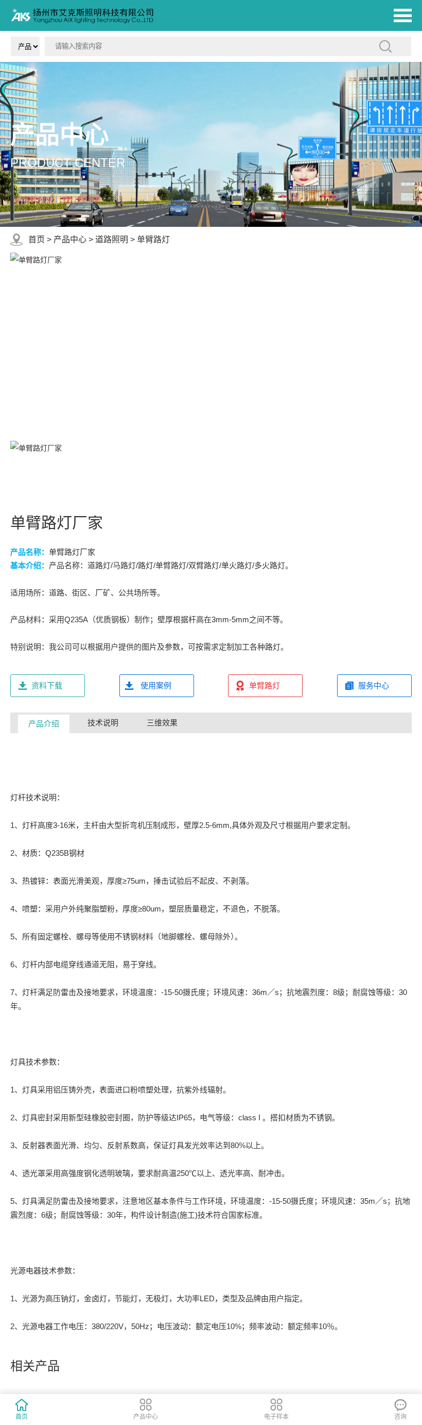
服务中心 (373, 685)
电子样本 (276, 1416)
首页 (36, 239)
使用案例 (155, 685)
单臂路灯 (153, 239)
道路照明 (111, 239)
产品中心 (70, 239)
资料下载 (46, 685)
